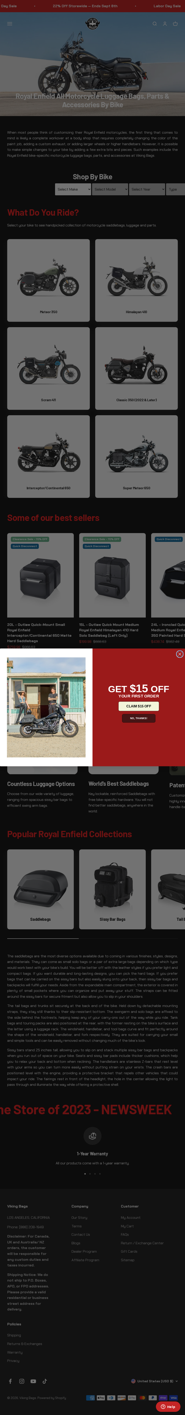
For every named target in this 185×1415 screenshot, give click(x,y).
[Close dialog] (179, 654)
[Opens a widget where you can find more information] (168, 1407)
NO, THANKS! (138, 718)
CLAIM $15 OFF (138, 706)
